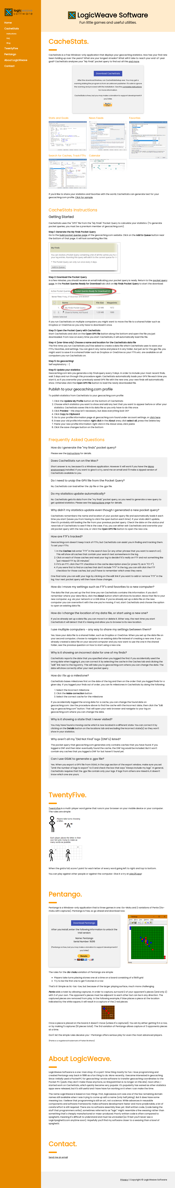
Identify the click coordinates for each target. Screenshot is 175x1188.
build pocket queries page (73, 235)
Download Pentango (84, 923)
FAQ (8, 38)
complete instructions (132, 87)
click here (155, 417)
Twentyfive (55, 808)
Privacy (124, 1179)
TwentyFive (11, 48)
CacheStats (11, 28)
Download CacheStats (108, 73)
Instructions (11, 34)
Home (8, 22)
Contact (9, 66)
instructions (73, 453)
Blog (8, 43)
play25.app (135, 873)
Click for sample (84, 197)
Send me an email (58, 1157)
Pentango (10, 54)
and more (134, 61)
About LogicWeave (15, 60)
